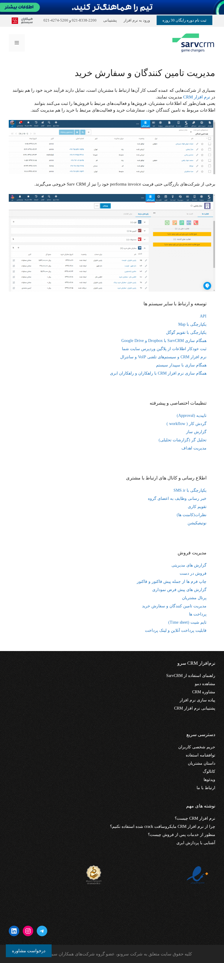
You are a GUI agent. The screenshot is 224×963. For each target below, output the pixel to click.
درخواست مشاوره (29, 950)
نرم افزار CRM (196, 97)
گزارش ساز (196, 432)
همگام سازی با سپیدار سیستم (181, 365)
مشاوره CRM (203, 692)
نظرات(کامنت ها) (191, 515)
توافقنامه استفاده (200, 755)
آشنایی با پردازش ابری (195, 843)
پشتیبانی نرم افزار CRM (194, 708)
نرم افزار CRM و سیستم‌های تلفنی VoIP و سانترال (163, 357)
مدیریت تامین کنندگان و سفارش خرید (174, 606)
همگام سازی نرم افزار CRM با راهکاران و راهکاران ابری (158, 373)
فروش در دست (193, 573)
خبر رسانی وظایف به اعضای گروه (177, 498)
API (203, 316)
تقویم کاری (197, 507)
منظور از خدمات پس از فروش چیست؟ (181, 835)
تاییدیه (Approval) (191, 415)
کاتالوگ (209, 771)
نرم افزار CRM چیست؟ (195, 818)
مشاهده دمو (205, 684)
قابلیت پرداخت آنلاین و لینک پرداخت (175, 630)
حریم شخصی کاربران (196, 747)
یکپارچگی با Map (192, 324)
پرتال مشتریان (194, 598)
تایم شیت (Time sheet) (187, 622)
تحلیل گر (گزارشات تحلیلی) (182, 440)
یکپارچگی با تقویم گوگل (186, 332)
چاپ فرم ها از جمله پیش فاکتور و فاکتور (171, 581)
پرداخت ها (197, 614)
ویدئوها (209, 779)
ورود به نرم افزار (137, 20)
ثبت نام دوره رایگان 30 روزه (184, 20)
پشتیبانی (110, 20)
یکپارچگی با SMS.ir (190, 490)
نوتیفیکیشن (197, 523)
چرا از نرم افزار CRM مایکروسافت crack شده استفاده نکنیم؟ (162, 826)
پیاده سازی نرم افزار (197, 700)
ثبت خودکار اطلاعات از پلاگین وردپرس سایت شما (164, 349)
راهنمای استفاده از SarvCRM (190, 675)
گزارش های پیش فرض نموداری (179, 590)
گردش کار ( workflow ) (186, 423)
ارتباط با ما (206, 788)
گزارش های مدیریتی (189, 565)
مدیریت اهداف (193, 448)
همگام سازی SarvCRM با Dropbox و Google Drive (163, 340)
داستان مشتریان (201, 763)
